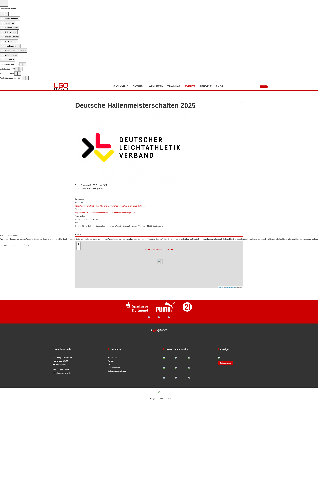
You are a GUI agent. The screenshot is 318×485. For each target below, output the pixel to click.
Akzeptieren (9, 245)
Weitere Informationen (153, 249)
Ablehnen (28, 245)
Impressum (168, 249)
